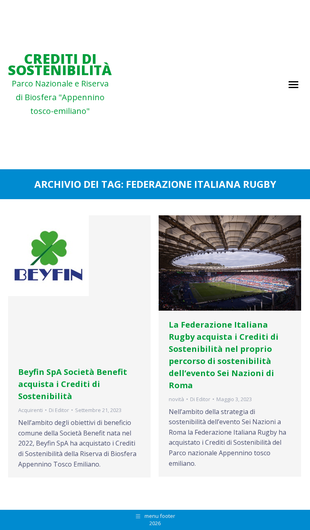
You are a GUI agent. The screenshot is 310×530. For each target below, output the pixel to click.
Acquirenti (30, 410)
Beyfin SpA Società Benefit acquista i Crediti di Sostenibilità (72, 384)
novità (176, 399)
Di (59, 410)
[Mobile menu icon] (293, 84)
